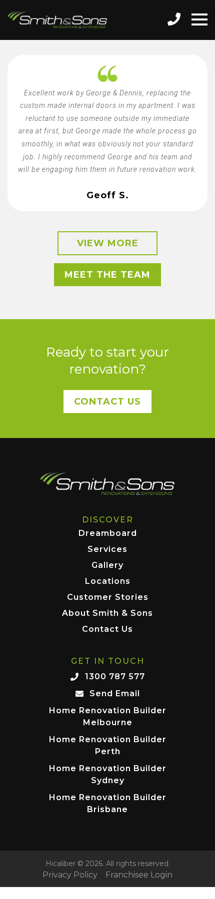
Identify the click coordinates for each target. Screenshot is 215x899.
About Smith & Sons (107, 613)
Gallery (108, 565)
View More (107, 243)
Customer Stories (107, 597)
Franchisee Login (139, 875)
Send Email (115, 693)
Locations (107, 581)
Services (108, 549)
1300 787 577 (115, 676)
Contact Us (107, 401)
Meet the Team (107, 274)
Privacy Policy (70, 875)
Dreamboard (107, 533)
